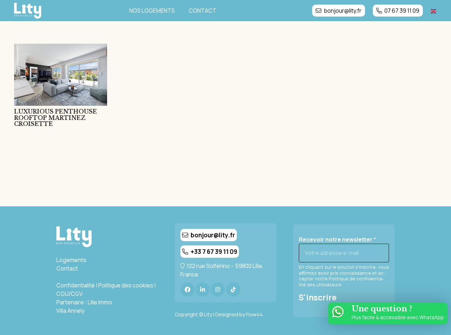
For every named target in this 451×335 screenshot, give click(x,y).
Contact (67, 268)
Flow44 (254, 314)
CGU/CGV (69, 294)
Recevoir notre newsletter (337, 239)
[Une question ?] (342, 311)
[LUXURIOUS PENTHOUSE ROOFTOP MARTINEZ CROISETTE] (60, 75)
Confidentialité (75, 285)
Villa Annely (70, 311)
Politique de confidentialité (341, 281)
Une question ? (382, 308)
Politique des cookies (125, 285)
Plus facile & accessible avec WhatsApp (398, 317)
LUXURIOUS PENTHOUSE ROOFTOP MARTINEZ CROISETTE (55, 117)
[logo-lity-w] (27, 11)
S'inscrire (317, 298)
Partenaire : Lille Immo (84, 302)
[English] (434, 10)
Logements (71, 260)
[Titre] (187, 289)
